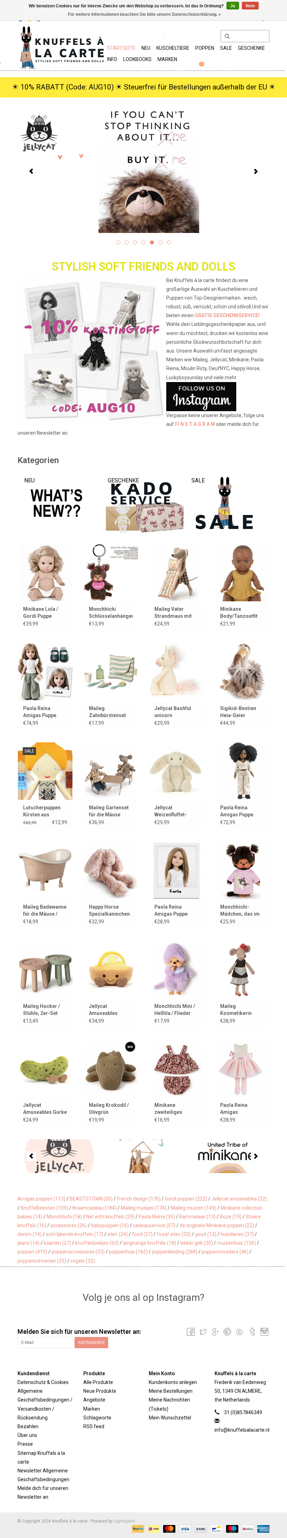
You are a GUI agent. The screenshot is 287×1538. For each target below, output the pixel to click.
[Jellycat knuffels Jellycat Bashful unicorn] (176, 672)
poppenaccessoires (78, 1252)
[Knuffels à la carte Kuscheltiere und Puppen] (61, 47)
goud (205, 1234)
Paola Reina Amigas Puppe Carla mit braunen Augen (174, 910)
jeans (29, 1243)
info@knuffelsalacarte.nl (242, 1430)
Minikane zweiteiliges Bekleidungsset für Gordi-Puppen (174, 1109)
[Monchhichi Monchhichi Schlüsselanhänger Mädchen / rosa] (111, 573)
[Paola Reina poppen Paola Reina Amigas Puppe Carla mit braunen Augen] (176, 870)
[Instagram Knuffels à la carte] (264, 1331)
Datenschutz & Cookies (43, 1382)
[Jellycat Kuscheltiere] (143, 170)
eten (117, 1234)
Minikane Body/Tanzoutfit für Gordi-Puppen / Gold (241, 613)
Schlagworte (97, 1417)
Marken (167, 59)
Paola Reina (157, 1216)
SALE (226, 48)
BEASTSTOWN (91, 1199)
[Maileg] (144, 1156)
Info (112, 59)
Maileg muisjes (144, 1208)
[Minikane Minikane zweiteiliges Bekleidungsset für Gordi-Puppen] (176, 1069)
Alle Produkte (98, 1382)
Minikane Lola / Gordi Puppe (40, 612)
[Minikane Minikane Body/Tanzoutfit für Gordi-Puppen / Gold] (242, 573)
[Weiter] (255, 171)
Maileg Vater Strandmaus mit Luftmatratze (173, 613)
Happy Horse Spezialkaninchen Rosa (109, 910)
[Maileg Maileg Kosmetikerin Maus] (242, 969)
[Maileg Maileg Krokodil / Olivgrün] (111, 1069)
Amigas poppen (41, 1199)
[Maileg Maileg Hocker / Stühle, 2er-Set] (45, 969)
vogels (82, 1261)
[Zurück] (31, 171)
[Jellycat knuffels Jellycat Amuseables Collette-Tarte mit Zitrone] (111, 969)
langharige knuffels (149, 1243)
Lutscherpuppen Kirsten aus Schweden (42, 811)
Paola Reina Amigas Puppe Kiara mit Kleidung (44, 712)
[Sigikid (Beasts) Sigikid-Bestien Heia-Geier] (242, 672)
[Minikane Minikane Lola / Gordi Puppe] (45, 573)
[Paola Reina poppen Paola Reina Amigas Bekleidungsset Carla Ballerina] (242, 1069)
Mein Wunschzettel (170, 1417)
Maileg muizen (193, 1208)
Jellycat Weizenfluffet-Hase (170, 811)
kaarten (57, 1243)
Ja (232, 6)
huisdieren (237, 1234)
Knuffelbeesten (44, 1208)
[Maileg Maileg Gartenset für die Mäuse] (111, 771)
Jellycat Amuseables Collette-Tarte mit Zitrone (110, 1010)
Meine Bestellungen (170, 1391)
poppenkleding (174, 1252)
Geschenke (251, 48)
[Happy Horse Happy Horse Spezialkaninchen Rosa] (111, 870)
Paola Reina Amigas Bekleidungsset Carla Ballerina (238, 1109)
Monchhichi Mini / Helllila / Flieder (174, 1009)
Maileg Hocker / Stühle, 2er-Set (41, 1009)
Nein (250, 6)
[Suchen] (224, 36)
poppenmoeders (225, 1252)
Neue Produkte (99, 1391)
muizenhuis (236, 1243)
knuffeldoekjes (97, 1243)
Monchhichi (64, 1216)
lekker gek (196, 1243)
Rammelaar (197, 1216)
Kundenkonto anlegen (173, 1382)
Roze (230, 1216)
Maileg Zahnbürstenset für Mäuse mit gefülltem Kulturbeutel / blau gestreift (110, 712)
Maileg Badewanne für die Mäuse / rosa (44, 910)
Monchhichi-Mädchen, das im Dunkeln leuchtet (240, 910)
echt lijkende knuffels (74, 1234)
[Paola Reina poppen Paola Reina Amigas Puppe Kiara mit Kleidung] (45, 672)
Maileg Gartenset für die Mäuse (109, 811)
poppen (32, 1252)
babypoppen (110, 1225)
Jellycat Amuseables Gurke (45, 1108)
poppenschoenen (42, 1261)
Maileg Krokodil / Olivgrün (109, 1108)
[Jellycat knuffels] (60, 1156)
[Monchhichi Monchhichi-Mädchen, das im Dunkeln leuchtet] (242, 870)
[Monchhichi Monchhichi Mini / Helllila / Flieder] (176, 969)
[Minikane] (228, 1156)
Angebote (94, 1400)
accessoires (68, 1225)
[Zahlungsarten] (137, 1528)
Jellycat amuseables (239, 1199)
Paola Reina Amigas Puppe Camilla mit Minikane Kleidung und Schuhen (241, 811)
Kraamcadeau (94, 1208)
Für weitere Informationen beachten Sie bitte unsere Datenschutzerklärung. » (144, 14)
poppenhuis (128, 1252)
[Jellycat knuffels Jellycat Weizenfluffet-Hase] (176, 771)
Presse (25, 1444)
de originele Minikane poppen (217, 1225)
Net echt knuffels (110, 1216)
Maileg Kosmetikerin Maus (236, 1010)
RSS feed (93, 1426)
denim (30, 1234)
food (142, 1234)
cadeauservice (154, 1225)
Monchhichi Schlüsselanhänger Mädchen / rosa (111, 613)
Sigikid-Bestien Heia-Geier (238, 712)
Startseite (121, 48)
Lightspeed (124, 1521)
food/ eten (174, 1234)
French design (139, 1199)
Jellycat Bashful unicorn (172, 712)
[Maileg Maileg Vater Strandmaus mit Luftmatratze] (176, 573)
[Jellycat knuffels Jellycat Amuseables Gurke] (45, 1069)
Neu (145, 48)
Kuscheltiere (172, 48)
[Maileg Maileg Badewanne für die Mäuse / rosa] (45, 870)
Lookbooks (137, 59)
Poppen (204, 48)
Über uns (27, 1435)
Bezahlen (28, 1426)
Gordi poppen (186, 1199)
